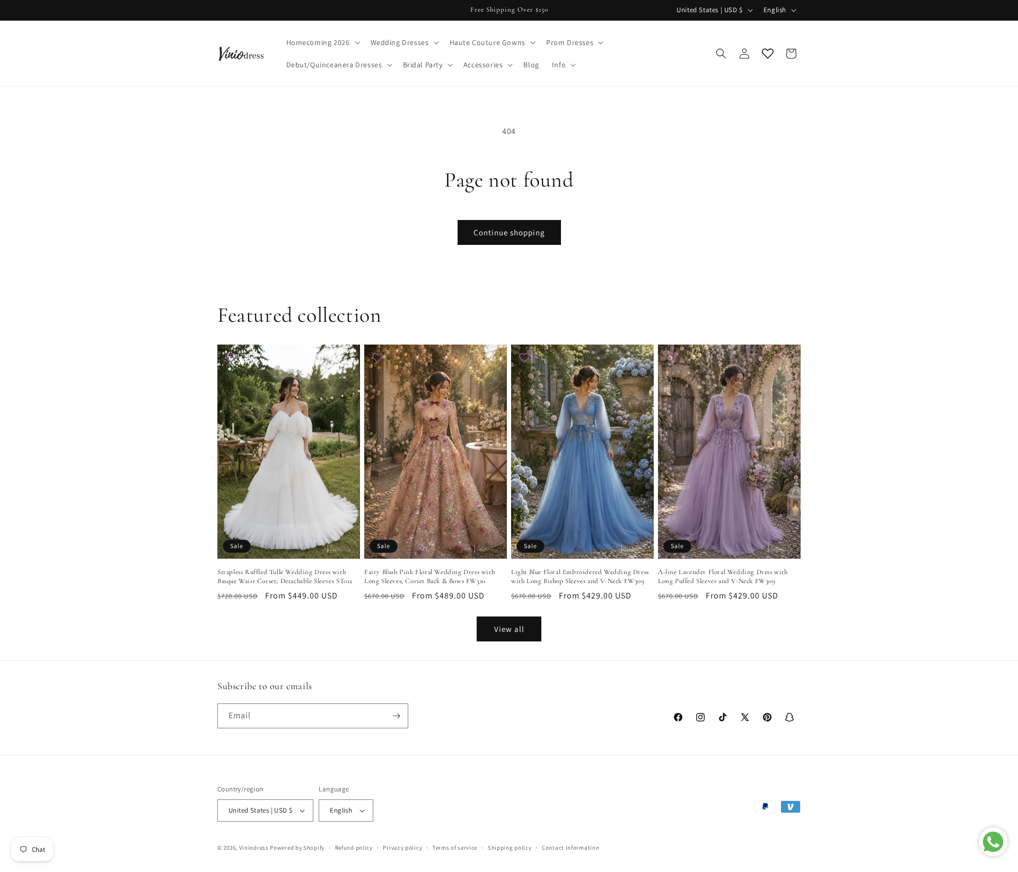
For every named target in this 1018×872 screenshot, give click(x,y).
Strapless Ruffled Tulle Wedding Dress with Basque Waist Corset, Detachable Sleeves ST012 (285, 576)
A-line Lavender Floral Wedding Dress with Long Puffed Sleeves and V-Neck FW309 (723, 576)
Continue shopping (509, 232)
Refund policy (354, 847)
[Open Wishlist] (767, 53)
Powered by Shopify (297, 847)
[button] (322, 42)
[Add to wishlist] (230, 357)
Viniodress (254, 847)
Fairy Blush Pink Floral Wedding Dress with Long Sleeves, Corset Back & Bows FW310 (429, 576)
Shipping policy (510, 847)
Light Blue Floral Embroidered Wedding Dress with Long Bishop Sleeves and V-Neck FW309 (580, 576)
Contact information (570, 847)
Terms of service (455, 847)
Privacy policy (402, 847)
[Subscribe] (396, 715)
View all (509, 629)
